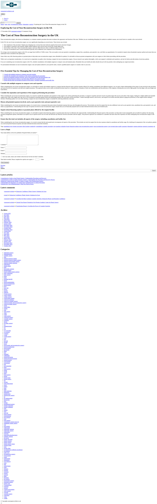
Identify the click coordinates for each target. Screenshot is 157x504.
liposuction (7, 399)
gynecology (7, 363)
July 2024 (6, 232)
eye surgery (7, 332)
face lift (6, 341)
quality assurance (122, 126)
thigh (5, 476)
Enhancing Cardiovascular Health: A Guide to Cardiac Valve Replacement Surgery (22, 181)
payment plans (114, 126)
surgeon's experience (148, 126)
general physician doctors (10, 358)
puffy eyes (6, 452)
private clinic (7, 448)
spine (5, 467)
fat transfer (6, 349)
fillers (5, 351)
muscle (6, 410)
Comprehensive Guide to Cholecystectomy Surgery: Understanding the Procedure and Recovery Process (28, 179)
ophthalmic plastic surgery (10, 423)
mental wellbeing (8, 407)
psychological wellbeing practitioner (13, 449)
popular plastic (7, 445)
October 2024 (7, 228)
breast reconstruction (9, 283)
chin (5, 310)
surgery (6, 473)
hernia (5, 376)
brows (5, 289)
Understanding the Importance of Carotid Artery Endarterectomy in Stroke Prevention (23, 182)
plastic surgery (7, 442)
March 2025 (7, 221)
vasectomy (6, 495)
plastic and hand (8, 439)
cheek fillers (7, 307)
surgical (31, 24)
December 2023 (8, 243)
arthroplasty (7, 264)
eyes (5, 338)
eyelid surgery (7, 336)
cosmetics (6, 320)
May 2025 (6, 218)
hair (5, 364)
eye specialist (7, 330)
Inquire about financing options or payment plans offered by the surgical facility (24, 78)
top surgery (7, 479)
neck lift (6, 413)
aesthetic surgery (8, 255)
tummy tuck (7, 483)
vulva (5, 497)
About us (6, 18)
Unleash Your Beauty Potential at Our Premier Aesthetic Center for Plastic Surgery (37, 202)
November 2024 (8, 226)
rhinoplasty (26, 24)
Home (2, 24)
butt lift (6, 291)
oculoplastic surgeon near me (11, 422)
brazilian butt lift (8, 279)
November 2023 (8, 244)
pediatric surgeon (8, 436)
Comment (4, 144)
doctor (5, 322)
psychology (7, 451)
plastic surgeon (8, 441)
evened (6, 195)
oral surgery (7, 426)
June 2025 (6, 216)
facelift (5, 342)
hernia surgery (7, 379)
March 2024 (7, 238)
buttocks (6, 292)
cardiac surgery (8, 297)
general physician (8, 357)
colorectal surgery (8, 317)
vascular (6, 492)
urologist (6, 486)
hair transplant (7, 366)
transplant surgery (8, 482)
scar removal (7, 461)
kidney (5, 386)
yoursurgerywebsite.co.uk (7, 11)
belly (5, 267)
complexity (33, 126)
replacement (7, 458)
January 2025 (7, 224)
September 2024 (8, 229)
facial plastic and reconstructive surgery (14, 345)
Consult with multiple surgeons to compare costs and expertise (20, 74)
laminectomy (7, 394)
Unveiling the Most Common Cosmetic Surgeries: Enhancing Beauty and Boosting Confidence (40, 198)
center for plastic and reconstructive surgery (15, 302)
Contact (5, 20)
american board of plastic (10, 258)
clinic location (26, 126)
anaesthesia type (8, 126)
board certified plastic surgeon (11, 272)
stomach (6, 469)
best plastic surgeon (9, 269)
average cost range (17, 126)
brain (5, 277)
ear (4, 324)
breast (5, 280)
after (5, 257)
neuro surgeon (7, 414)
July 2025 (6, 215)
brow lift (6, 288)
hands (5, 370)
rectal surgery (7, 455)
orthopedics (7, 432)
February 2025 (8, 222)
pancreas (6, 433)
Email (3, 150)
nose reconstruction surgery (86, 126)
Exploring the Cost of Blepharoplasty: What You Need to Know (17, 184)
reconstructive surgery (16, 24)
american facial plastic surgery (11, 261)
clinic (5, 313)
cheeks (5, 308)
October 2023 (7, 246)
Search (18, 22)
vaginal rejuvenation (9, 489)
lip (4, 397)
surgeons (6, 472)
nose (6, 24)
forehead (6, 354)
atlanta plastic (7, 266)
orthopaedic (7, 427)
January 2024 (7, 241)
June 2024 (6, 234)
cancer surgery (7, 295)
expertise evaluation (61, 126)
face (5, 339)
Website (3, 153)
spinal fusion (7, 466)
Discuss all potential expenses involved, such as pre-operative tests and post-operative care (27, 77)
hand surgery (7, 369)
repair (5, 457)
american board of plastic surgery (12, 260)
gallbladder (7, 355)
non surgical (7, 417)
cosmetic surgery (8, 319)
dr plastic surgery (8, 323)
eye (5, 329)
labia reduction (8, 391)
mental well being (8, 405)
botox (5, 276)
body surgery (7, 274)
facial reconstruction (9, 347)
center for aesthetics (9, 299)
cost (54, 126)
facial (5, 344)
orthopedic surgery (9, 430)
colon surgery (7, 316)
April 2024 (7, 237)
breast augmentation (9, 282)
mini (5, 408)
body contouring (8, 273)
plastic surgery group (9, 444)
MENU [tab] (2, 14)
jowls (5, 385)
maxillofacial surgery (9, 404)
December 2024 (8, 225)
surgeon (6, 470)
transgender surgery (9, 480)
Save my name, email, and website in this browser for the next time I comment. (23, 156)
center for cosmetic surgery (11, 301)
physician (6, 438)
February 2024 (8, 240)
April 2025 (7, 219)
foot (5, 352)
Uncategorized (7, 485)
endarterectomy (8, 326)
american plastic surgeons (10, 263)
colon (5, 314)
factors (68, 126)
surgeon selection (137, 126)
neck (5, 411)
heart (5, 373)
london (6, 402)
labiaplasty (6, 392)
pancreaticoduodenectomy (10, 435)
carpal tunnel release (9, 298)
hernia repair (7, 377)
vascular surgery (8, 494)
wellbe (5, 498)
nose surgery (7, 420)
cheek (5, 305)
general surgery (8, 360)
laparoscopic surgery (9, 395)
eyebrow (6, 333)
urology (6, 488)
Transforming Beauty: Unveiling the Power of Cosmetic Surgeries (33, 206)
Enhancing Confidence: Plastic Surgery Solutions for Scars (31, 191)
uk (154, 126)
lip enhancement (8, 398)
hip (5, 380)
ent (4, 327)
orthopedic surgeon (9, 429)
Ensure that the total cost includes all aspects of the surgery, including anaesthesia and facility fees (29, 80)
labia (5, 389)
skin (5, 464)
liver (5, 401)
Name (3, 147)
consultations (39, 126)
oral (5, 424)
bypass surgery (8, 294)
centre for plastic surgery (10, 304)
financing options (74, 126)
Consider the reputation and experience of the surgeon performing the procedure (24, 76)
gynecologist (7, 361)
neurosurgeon (7, 416)
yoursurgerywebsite (16, 31)
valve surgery (7, 491)
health (5, 372)
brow (5, 286)
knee (5, 388)
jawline (6, 382)
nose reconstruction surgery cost (102, 126)
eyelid (5, 335)
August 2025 (7, 213)
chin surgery (7, 311)
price (9, 24)
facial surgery (7, 348)
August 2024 (7, 231)
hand (5, 367)
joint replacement (8, 383)
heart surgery (7, 374)
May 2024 (6, 235)
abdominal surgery (8, 252)
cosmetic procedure (48, 126)
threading (6, 477)
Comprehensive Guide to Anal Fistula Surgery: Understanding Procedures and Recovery (23, 178)
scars (5, 463)
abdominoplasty (8, 254)
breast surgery (7, 285)
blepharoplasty (7, 270)
